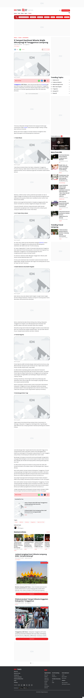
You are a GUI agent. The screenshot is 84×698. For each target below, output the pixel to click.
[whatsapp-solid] (39, 81)
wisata (25, 127)
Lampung (44, 84)
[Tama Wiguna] (15, 527)
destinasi (41, 242)
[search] (60, 10)
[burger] (69, 12)
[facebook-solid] (42, 81)
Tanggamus (17, 84)
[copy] (48, 81)
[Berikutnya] (50, 539)
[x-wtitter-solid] (45, 81)
